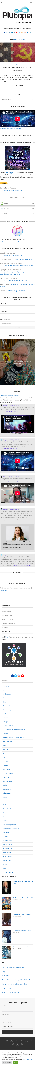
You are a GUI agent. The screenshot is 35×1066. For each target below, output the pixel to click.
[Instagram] (9, 32)
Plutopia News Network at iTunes (11, 242)
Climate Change (8, 706)
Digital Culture (8, 726)
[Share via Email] (22, 85)
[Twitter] (7, 32)
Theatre (5, 864)
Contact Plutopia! (7, 976)
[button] (1, 362)
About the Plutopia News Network (13, 967)
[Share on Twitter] (16, 85)
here (7, 637)
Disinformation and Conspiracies (14, 730)
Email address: (5, 319)
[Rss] (22, 32)
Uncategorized (8, 872)
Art (4, 698)
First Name (3, 304)
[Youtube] (16, 32)
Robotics (6, 833)
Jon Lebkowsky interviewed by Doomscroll (17, 361)
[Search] (33, 2)
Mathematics (7, 781)
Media (5, 785)
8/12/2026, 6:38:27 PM (14, 509)
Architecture (7, 694)
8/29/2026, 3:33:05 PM (14, 405)
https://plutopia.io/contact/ (17, 291)
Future (5, 753)
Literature (6, 777)
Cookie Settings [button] (7, 1062)
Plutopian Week (8, 809)
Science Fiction (8, 840)
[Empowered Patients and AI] (6, 952)
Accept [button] (15, 1062)
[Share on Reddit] (20, 85)
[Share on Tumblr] (19, 85)
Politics (5, 817)
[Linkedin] (12, 32)
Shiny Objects (7, 844)
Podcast (5, 813)
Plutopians (3, 590)
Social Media (7, 852)
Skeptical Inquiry (8, 848)
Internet (6, 765)
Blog (4, 702)
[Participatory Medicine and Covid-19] (6, 919)
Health (5, 757)
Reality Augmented (9, 825)
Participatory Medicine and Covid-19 (23, 914)
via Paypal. (10, 173)
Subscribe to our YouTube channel (11, 128)
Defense (5, 718)
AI (3, 690)
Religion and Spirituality (11, 829)
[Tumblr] (14, 32)
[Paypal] (27, 32)
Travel (5, 868)
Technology (7, 860)
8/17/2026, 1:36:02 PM (14, 476)
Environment (7, 741)
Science (5, 837)
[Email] (19, 32)
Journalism (6, 769)
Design (5, 722)
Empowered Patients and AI (20, 947)
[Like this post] (13, 85)
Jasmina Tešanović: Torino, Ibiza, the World (23, 882)
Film (4, 745)
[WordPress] (30, 32)
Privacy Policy (6, 988)
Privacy (5, 821)
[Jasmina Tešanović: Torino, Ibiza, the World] (6, 887)
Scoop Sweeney (18, 70)
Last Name (3, 311)
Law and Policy (8, 773)
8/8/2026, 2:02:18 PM (14, 555)
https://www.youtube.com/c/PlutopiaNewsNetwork (16, 265)
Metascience (7, 789)
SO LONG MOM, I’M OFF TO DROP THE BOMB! (17, 68)
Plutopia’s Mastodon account (9, 396)
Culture (5, 714)
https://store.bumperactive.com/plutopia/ (13, 280)
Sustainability (7, 856)
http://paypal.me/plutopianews (23, 259)
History (5, 761)
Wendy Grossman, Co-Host (10, 992)
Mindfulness (7, 793)
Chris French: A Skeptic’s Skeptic (22, 930)
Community (7, 710)
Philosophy (6, 805)
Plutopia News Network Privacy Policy (14, 984)
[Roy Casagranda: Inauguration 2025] (6, 903)
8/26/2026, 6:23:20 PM (14, 440)
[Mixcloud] (25, 32)
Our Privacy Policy (27, 1059)
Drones (5, 734)
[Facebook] (4, 32)
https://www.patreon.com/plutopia (11, 190)
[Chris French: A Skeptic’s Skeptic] (6, 936)
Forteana (6, 749)
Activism (6, 686)
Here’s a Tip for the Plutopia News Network (16, 980)
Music (5, 797)
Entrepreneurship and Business (13, 737)
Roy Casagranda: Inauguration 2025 (23, 898)
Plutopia (4, 405)
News (5, 801)
